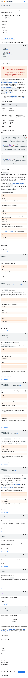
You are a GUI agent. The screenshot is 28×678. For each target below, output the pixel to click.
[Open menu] (2, 1)
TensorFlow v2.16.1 (6, 5)
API (7, 10)
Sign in (25, 1)
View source (4, 252)
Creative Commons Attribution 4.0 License (10, 627)
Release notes (4, 658)
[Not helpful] (11, 13)
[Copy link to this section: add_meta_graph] (12, 328)
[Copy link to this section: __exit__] (8, 601)
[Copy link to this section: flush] (5, 529)
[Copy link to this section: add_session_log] (13, 425)
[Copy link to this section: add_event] (8, 249)
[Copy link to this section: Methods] (8, 245)
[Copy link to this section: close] (6, 509)
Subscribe (21, 671)
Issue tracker (3, 656)
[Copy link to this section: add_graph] (8, 276)
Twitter (2, 648)
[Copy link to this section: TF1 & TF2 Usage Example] (15, 130)
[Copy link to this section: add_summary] (10, 462)
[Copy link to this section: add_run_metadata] (13, 377)
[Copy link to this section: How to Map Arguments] (13, 101)
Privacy (6, 669)
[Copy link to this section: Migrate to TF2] (14, 63)
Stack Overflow (4, 660)
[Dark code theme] (24, 45)
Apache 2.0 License (11, 629)
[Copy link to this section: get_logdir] (9, 548)
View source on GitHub (9, 38)
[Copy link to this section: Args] (5, 195)
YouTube (3, 650)
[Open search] (21, 1)
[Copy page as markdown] (7, 17)
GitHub (2, 646)
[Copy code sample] (26, 45)
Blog (2, 641)
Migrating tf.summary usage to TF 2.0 (16, 97)
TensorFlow (3, 10)
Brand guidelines (4, 662)
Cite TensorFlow (4, 664)
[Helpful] (9, 13)
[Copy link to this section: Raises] (5, 235)
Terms (2, 669)
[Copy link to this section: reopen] (6, 564)
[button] (14, 63)
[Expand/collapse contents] (8, 21)
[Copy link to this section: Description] (10, 169)
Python (20, 10)
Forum (2, 644)
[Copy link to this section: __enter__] (8, 586)
